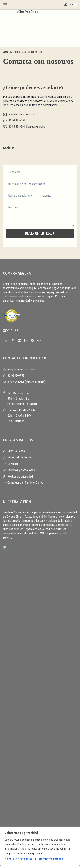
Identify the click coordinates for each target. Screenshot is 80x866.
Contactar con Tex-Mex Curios (25, 482)
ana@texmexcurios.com (22, 114)
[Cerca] (76, 830)
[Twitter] (12, 340)
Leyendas (13, 464)
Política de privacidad (20, 476)
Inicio (17, 51)
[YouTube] (19, 340)
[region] (40, 846)
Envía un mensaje (40, 233)
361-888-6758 (17, 120)
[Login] (65, 5)
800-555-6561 (17, 126)
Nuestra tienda (16, 451)
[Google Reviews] (32, 340)
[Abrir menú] (5, 4)
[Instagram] (26, 340)
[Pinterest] (39, 340)
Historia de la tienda (19, 457)
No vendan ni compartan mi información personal (34, 858)
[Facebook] (6, 340)
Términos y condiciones (21, 470)
